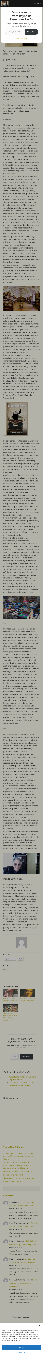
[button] (40, 1326)
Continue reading (21, 38)
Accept (21, 1348)
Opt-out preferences (21, 1352)
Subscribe (31, 32)
